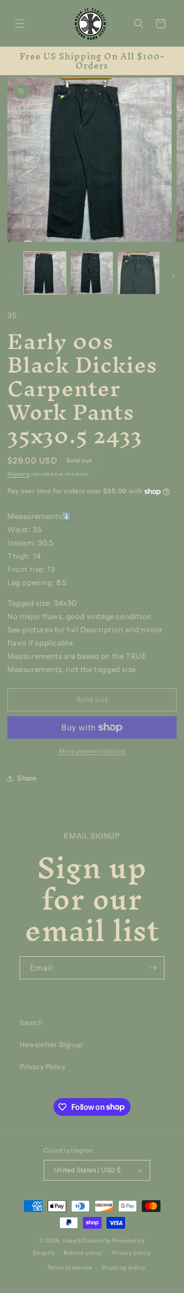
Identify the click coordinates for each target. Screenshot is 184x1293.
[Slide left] (11, 275)
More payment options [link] (92, 750)
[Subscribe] (153, 967)
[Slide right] (173, 275)
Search (31, 1022)
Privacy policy (131, 1252)
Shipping (18, 474)
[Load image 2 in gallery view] (91, 273)
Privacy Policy (42, 1066)
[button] (19, 23)
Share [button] (27, 778)
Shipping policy (123, 1267)
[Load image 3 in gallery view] (138, 273)
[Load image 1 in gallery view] (45, 273)
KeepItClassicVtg (87, 1240)
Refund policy (83, 1252)
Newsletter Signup (51, 1044)
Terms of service (69, 1267)
